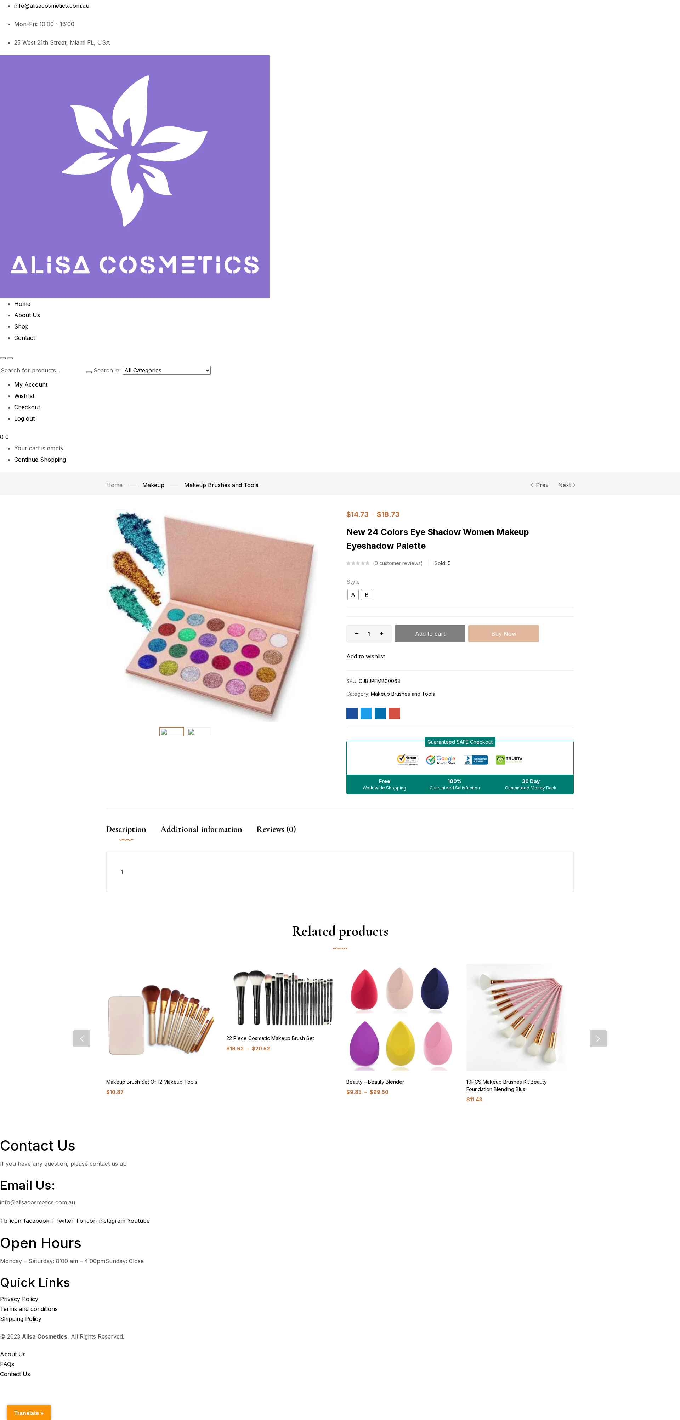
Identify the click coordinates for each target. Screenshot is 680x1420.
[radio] (353, 594)
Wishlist (24, 395)
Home (22, 303)
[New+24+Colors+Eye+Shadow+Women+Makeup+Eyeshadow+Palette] (366, 713)
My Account (30, 384)
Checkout (27, 407)
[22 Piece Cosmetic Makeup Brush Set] (280, 996)
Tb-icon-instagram (101, 1220)
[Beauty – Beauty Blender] (400, 1017)
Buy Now (503, 633)
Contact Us (15, 1374)
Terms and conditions (29, 1308)
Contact (24, 337)
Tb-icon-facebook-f (27, 1220)
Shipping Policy (20, 1318)
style (353, 581)
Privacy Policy (19, 1298)
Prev (542, 485)
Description (126, 829)
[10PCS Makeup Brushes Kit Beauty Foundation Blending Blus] (520, 1017)
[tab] (133, 836)
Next (564, 485)
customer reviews (398, 563)
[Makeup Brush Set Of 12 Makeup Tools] (160, 1017)
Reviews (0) (276, 829)
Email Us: (27, 1184)
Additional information (201, 829)
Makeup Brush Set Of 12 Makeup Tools (151, 1082)
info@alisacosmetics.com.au (51, 5)
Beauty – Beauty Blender (375, 1082)
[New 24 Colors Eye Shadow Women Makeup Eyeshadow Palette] (352, 713)
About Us (27, 315)
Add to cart (430, 633)
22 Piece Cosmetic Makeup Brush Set (270, 1038)
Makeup (153, 485)
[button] (460, 742)
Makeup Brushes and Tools (221, 485)
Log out (24, 418)
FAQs (7, 1364)
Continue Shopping (40, 459)
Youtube (138, 1220)
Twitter (65, 1220)
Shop (21, 326)
